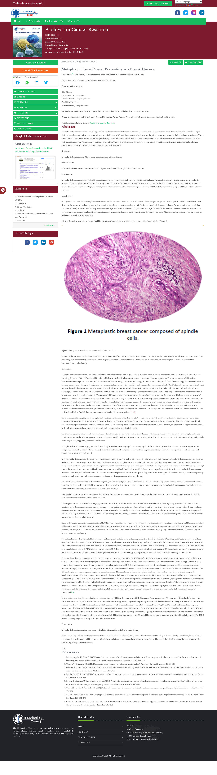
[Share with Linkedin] (43, 242)
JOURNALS (83, 732)
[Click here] (177, 12)
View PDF (176, 62)
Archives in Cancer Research (102, 122)
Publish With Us (54, 21)
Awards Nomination (35, 62)
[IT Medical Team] (24, 13)
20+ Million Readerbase (35, 70)
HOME (81, 726)
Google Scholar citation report (31, 136)
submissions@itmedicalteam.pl (28, 3)
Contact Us (74, 21)
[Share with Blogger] (51, 247)
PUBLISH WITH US (86, 737)
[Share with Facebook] (27, 242)
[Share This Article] (17, 82)
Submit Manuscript (158, 3)
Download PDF (194, 62)
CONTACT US (84, 742)
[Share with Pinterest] (51, 242)
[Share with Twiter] (35, 242)
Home (17, 21)
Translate (195, 5)
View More (49, 225)
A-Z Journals (33, 21)
